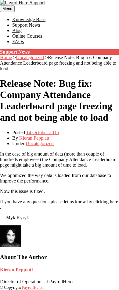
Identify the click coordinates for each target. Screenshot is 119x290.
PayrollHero (32, 287)
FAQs (18, 41)
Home (6, 57)
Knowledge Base (28, 19)
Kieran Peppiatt (34, 138)
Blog (17, 30)
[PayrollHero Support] (22, 2)
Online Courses (27, 36)
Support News (26, 25)
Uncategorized (30, 57)
